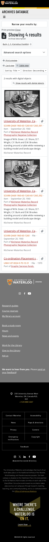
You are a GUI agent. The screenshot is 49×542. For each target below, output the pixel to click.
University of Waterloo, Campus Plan (21, 121)
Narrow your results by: (24, 24)
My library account (11, 316)
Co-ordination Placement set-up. (21, 258)
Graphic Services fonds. (22, 266)
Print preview (11, 60)
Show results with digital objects (29, 83)
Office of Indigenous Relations (26, 491)
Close (18, 29)
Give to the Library (11, 350)
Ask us (5, 355)
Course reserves (10, 311)
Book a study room (11, 325)
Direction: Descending (34, 70)
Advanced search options (17, 52)
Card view (9, 65)
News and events (10, 336)
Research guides (10, 305)
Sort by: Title (11, 70)
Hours (5, 330)
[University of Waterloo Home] (9, 3)
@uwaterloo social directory (25, 461)
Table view (24, 65)
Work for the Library (12, 345)
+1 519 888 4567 (26, 402)
